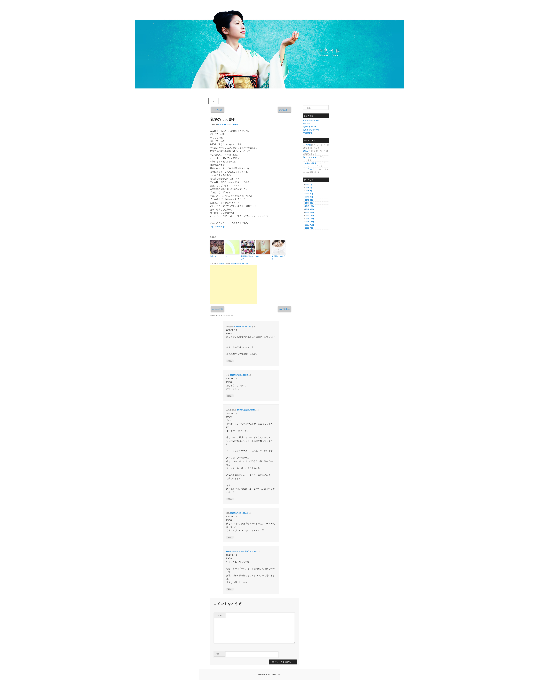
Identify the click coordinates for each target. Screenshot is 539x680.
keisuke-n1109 (232, 551)
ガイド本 (307, 145)
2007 (309, 224)
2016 (309, 196)
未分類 (221, 263)
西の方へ (307, 123)
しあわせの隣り (309, 163)
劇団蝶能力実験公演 (278, 257)
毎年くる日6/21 (309, 126)
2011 (309, 212)
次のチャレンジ (309, 157)
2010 (309, 215)
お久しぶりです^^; (311, 129)
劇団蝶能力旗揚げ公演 (247, 257)
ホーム (213, 101)
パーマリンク (243, 263)
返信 (229, 361)
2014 (309, 203)
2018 (308, 190)
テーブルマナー (309, 169)
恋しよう (307, 151)
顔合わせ (213, 256)
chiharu (235, 124)
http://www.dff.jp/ (217, 226)
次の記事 (284, 109)
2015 (309, 200)
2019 (308, 187)
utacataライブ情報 (311, 120)
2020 (308, 184)
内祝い (258, 256)
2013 (309, 206)
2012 (309, 209)
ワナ (227, 256)
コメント (219, 615)
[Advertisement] (233, 284)
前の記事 (217, 109)
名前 (217, 653)
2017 (309, 193)
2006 (309, 228)
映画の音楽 (307, 132)
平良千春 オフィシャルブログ (269, 674)
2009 (309, 218)
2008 (309, 221)
